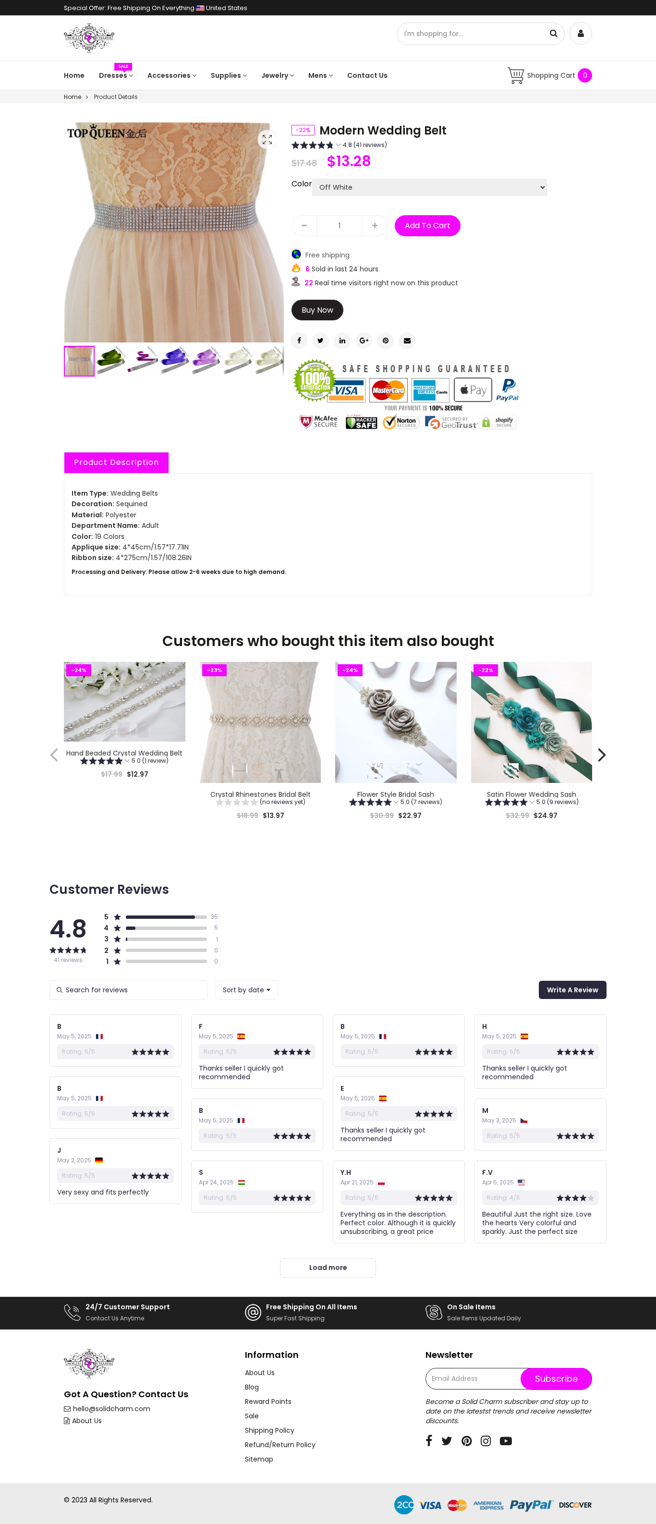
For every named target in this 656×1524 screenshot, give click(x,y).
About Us (87, 1420)
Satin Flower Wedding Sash (531, 794)
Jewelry (275, 75)
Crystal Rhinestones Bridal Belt (260, 794)
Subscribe (556, 1379)
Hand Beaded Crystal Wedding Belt (124, 753)
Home (74, 75)
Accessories (169, 75)
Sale (252, 1416)
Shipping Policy (269, 1430)
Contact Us (367, 75)
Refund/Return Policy (280, 1445)
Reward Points (268, 1401)
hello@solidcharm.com (111, 1408)
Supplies (227, 75)
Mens (318, 75)
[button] (111, 361)
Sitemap (259, 1459)
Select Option (124, 798)
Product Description (116, 462)
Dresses (114, 75)
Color (302, 184)
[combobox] (246, 990)
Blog (252, 1387)
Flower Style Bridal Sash (395, 794)
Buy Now (317, 310)
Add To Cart (427, 225)
